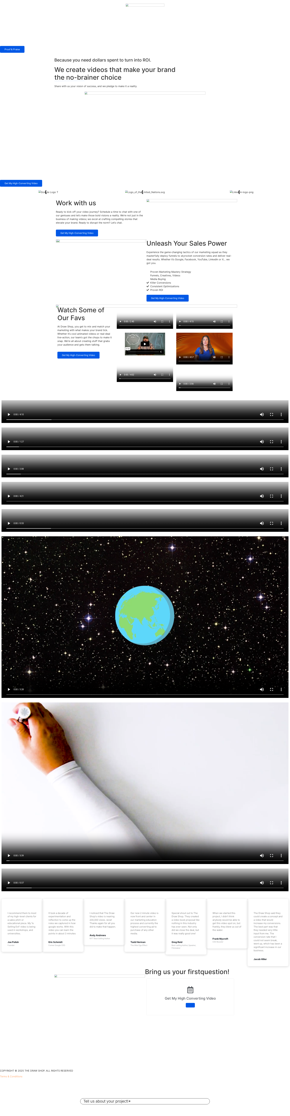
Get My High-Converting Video (21, 183)
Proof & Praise (12, 49)
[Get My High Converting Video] (190, 1005)
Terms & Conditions (11, 1076)
